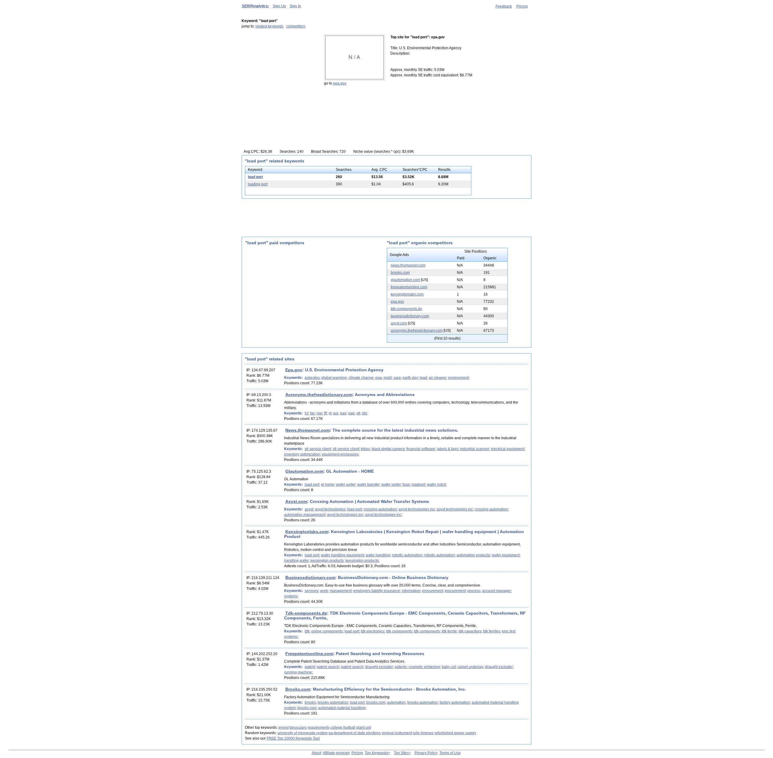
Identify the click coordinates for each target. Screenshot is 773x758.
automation (396, 702)
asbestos (312, 378)
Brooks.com (297, 689)
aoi (335, 413)
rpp (319, 413)
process (473, 591)
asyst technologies (330, 509)
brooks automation (333, 702)
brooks (310, 702)
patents (401, 667)
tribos (365, 449)
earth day (410, 378)
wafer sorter (345, 484)
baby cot (449, 667)
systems (290, 596)
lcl (306, 413)
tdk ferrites (491, 631)
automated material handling (341, 708)
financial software (420, 449)
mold (387, 378)
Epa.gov (293, 369)
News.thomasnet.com (307, 430)
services (311, 591)
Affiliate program (336, 753)
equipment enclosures (340, 454)
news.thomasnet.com (408, 265)
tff (325, 413)
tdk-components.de (406, 309)
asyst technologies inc (417, 509)
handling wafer (296, 560)
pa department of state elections (355, 733)
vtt (358, 413)
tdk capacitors (470, 631)
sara (397, 378)
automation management (304, 515)
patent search (328, 667)
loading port (258, 184)
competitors (295, 26)
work (324, 591)
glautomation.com (405, 280)
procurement (432, 591)
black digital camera (388, 449)
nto (364, 413)
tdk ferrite (449, 631)
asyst (309, 509)
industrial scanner (474, 449)
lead (423, 378)
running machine (298, 672)
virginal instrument (397, 733)
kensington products (327, 560)
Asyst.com (296, 501)
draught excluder (379, 667)
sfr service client (318, 449)
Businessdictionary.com (310, 577)
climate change (361, 378)
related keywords (269, 26)
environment (458, 378)
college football (342, 727)
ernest (283, 727)
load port (255, 177)
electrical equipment (507, 449)
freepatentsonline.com (409, 287)
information (411, 591)
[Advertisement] (279, 72)
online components (327, 631)
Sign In (295, 6)
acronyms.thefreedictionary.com (417, 330)
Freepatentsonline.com (309, 653)
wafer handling (378, 555)
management (340, 591)
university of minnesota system (302, 733)
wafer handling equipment (342, 555)
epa (378, 378)
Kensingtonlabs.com (306, 531)
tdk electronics (372, 631)
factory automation (455, 702)
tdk (307, 631)
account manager (496, 591)
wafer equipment (505, 555)
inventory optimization (302, 454)
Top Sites (401, 753)
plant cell (363, 727)
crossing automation (380, 509)
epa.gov (339, 83)
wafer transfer (368, 484)
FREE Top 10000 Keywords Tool (293, 738)
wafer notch (436, 484)
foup (406, 484)
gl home (327, 484)
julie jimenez (423, 733)
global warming (334, 378)
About (316, 753)
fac (312, 413)
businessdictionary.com (410, 316)
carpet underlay (470, 667)
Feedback (504, 6)
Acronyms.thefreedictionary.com (318, 394)
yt (330, 413)
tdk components (399, 631)
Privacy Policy (426, 753)
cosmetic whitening (424, 667)
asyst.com (399, 323)
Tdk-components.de (306, 613)
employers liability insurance (376, 591)
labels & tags (447, 449)
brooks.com (400, 272)
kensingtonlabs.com (407, 294)
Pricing (522, 6)
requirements (318, 727)
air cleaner (437, 378)
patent (310, 667)
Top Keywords (376, 753)
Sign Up (279, 6)
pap (343, 413)
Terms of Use (450, 753)
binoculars (298, 727)
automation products (473, 555)
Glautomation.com (304, 471)
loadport (418, 484)
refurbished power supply (455, 733)
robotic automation (407, 555)
